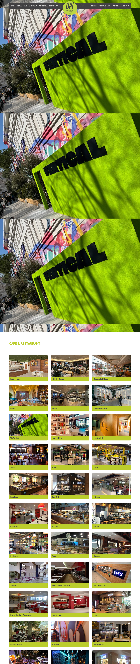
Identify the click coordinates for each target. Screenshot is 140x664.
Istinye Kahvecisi (16, 645)
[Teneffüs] (28, 572)
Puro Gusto (14, 497)
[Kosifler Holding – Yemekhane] (28, 602)
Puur (95, 615)
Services (94, 6)
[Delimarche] (111, 484)
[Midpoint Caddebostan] (111, 366)
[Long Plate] (111, 661)
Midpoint (55, 409)
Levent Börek (14, 379)
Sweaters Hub (98, 438)
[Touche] (28, 454)
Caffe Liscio (14, 526)
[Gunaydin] (111, 513)
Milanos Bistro (98, 645)
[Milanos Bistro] (111, 631)
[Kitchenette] (28, 543)
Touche (12, 468)
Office (13, 6)
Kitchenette (14, 556)
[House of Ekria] (70, 425)
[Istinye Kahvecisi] (28, 631)
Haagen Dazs (56, 615)
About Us (102, 6)
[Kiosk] (70, 454)
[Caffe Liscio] (28, 513)
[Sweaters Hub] (111, 425)
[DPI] (70, 8)
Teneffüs (13, 585)
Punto (54, 556)
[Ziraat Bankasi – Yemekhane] (70, 572)
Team (109, 6)
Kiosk (54, 468)
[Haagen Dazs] (70, 602)
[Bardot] (28, 395)
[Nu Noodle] (70, 631)
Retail (19, 6)
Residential (43, 6)
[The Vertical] (28, 425)
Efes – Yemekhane (100, 585)
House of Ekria (57, 438)
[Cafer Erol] (70, 484)
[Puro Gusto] (28, 484)
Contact (126, 6)
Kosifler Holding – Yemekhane (20, 615)
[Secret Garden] (28, 661)
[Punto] (70, 543)
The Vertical (14, 438)
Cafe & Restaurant (30, 6)
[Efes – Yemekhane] (111, 572)
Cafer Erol (55, 497)
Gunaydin (97, 526)
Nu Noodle (55, 645)
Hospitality (53, 6)
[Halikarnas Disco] (70, 661)
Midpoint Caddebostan (101, 379)
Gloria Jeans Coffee (100, 409)
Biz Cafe (55, 526)
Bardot (12, 409)
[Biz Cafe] (70, 513)
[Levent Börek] (28, 366)
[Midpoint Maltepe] (70, 366)
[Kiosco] (111, 454)
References (117, 6)
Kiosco (96, 468)
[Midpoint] (70, 395)
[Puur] (111, 602)
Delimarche (97, 497)
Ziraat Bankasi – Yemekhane (61, 585)
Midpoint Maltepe (58, 379)
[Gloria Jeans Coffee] (111, 395)
